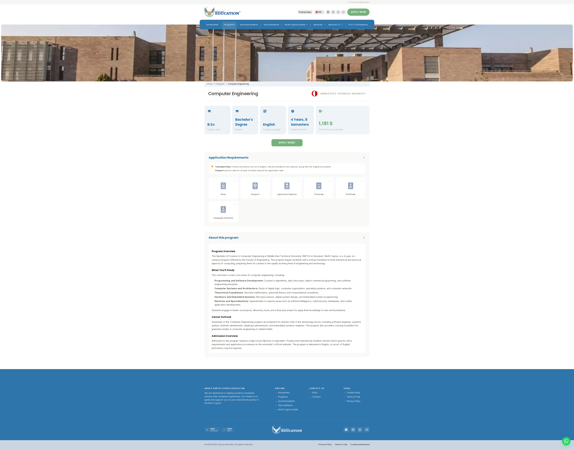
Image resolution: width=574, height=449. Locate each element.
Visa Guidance (285, 405)
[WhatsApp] (338, 12)
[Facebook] (328, 12)
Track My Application (360, 2)
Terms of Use (353, 396)
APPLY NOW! (287, 142)
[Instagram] (333, 12)
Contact (316, 396)
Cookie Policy (353, 392)
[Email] (343, 12)
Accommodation (286, 401)
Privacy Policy (353, 401)
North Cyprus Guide (288, 409)
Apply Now (358, 11)
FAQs (314, 392)
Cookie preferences (360, 444)
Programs (220, 84)
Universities (284, 392)
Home (209, 84)
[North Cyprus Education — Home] (222, 12)
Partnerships (305, 12)
